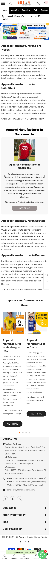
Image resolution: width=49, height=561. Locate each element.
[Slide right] (44, 176)
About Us (14, 10)
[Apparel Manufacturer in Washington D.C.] (12, 323)
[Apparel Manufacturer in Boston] (36, 323)
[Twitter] (19, 498)
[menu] (3, 3)
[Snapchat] (12, 498)
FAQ (35, 10)
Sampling (26, 10)
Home (4, 10)
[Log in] (38, 3)
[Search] (10, 3)
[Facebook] (5, 498)
